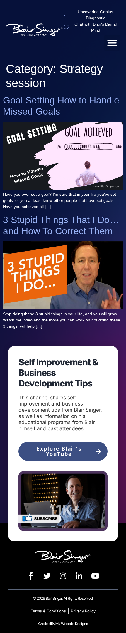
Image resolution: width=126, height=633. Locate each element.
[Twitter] (47, 576)
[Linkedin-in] (79, 576)
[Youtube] (95, 576)
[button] (112, 43)
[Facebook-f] (30, 576)
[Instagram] (63, 576)
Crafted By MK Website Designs (63, 624)
